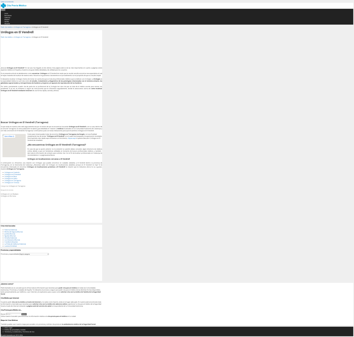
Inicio (6, 13)
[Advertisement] (51, 52)
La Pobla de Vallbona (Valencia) (15, 244)
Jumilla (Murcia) (9, 234)
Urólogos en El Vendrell (12, 174)
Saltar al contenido (7, 2)
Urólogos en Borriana (8, 196)
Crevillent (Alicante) (11, 242)
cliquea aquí (72, 138)
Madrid (6, 20)
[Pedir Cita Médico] (14, 8)
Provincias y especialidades (10, 254)
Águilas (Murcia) (10, 236)
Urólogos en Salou (10, 178)
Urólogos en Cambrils (12, 172)
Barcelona (7, 15)
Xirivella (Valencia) (10, 238)
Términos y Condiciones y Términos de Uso (19, 332)
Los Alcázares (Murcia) (12, 240)
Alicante (7, 24)
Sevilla (6, 22)
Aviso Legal (8, 328)
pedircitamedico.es (8, 335)
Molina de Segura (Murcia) (13, 232)
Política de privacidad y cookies (15, 330)
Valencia (7, 18)
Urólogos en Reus (10, 176)
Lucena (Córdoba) (10, 246)
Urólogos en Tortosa (11, 183)
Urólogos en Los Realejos (9, 194)
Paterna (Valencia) (10, 230)
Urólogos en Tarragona (22, 27)
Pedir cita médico (6, 27)
